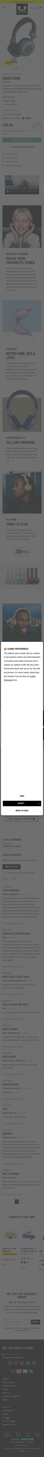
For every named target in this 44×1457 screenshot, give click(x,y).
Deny (22, 796)
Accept (21, 803)
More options (22, 810)
